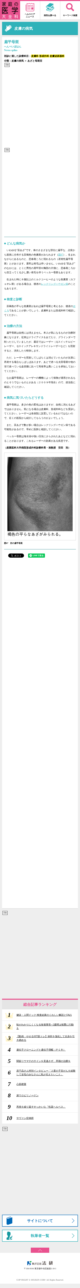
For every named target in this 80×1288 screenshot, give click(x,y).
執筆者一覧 (40, 1236)
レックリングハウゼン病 (54, 284)
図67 (60, 254)
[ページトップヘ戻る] (40, 1249)
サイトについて (40, 1221)
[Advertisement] (40, 107)
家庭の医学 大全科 (10, 10)
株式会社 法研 (40, 1263)
